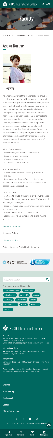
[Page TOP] (49, 425)
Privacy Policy (8, 391)
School (6, 335)
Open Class (9, 435)
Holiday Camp (44, 435)
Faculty (32, 35)
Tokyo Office (8, 358)
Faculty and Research (19, 35)
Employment (8, 398)
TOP (6, 35)
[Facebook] (23, 419)
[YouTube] (30, 419)
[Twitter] (16, 419)
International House (11, 348)
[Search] (47, 279)
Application (20, 435)
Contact (6, 405)
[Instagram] (36, 419)
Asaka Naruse (43, 35)
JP (43, 4)
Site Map (6, 385)
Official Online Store (11, 411)
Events (32, 435)
